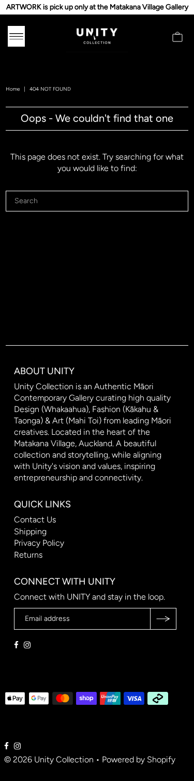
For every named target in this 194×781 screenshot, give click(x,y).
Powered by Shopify (138, 759)
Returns (28, 555)
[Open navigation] (16, 36)
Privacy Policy (39, 543)
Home (13, 89)
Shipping (30, 531)
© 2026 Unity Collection (49, 759)
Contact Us (35, 519)
